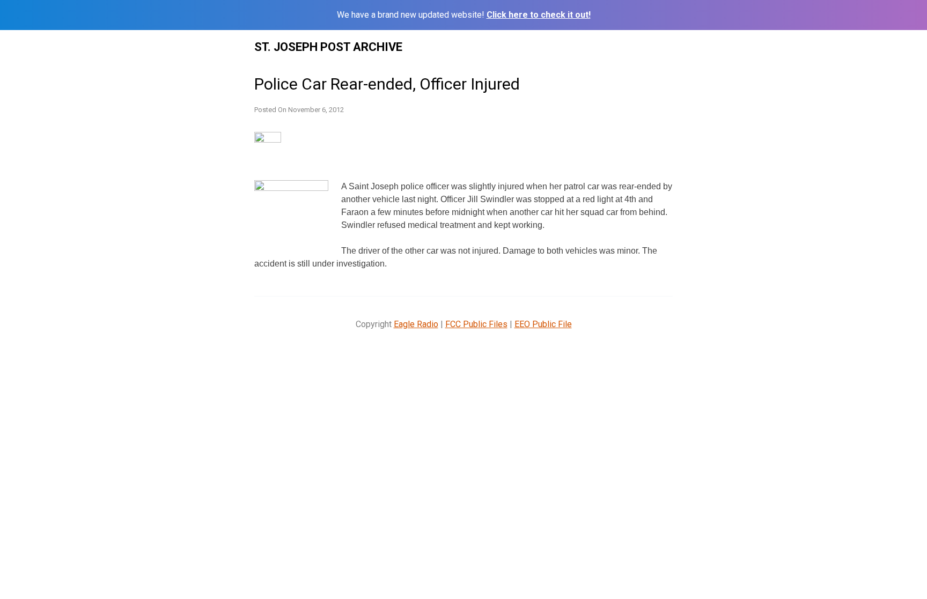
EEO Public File (543, 324)
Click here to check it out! (539, 15)
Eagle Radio (416, 324)
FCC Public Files (476, 324)
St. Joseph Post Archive (328, 47)
